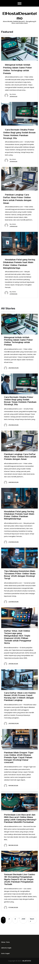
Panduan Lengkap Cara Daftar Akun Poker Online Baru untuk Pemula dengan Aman (20, 456)
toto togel (5, 953)
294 (23, 919)
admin (14, 94)
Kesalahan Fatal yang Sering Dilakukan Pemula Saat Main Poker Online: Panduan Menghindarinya (19, 515)
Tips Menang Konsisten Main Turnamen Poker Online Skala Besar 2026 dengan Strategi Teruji (19, 575)
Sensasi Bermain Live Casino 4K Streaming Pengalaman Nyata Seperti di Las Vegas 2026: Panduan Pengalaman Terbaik (19, 879)
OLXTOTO (26, 961)
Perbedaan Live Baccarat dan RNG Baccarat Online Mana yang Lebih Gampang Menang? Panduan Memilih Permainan (20, 818)
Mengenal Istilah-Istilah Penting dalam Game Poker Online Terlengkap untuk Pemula (18, 341)
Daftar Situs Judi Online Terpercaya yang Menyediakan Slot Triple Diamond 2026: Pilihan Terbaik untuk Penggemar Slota (17, 637)
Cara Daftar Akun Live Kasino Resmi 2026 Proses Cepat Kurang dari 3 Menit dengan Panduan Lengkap (20, 696)
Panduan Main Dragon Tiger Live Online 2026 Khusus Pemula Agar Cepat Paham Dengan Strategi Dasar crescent (19, 757)
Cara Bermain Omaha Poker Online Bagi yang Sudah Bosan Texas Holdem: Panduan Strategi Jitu (20, 401)
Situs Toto (5, 942)
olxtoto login (6, 948)
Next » (32, 920)
